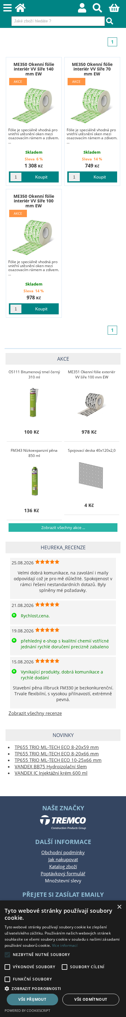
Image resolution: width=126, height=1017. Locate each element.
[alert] (63, 958)
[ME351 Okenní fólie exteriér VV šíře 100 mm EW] (91, 402)
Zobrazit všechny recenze (35, 713)
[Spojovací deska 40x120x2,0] (91, 475)
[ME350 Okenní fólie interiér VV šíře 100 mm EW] (34, 233)
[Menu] (7, 8)
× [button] (119, 907)
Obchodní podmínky (63, 852)
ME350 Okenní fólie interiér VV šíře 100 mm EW (33, 201)
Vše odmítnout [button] (90, 999)
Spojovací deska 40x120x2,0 (92, 450)
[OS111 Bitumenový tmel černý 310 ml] (34, 402)
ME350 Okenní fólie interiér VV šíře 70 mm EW (92, 69)
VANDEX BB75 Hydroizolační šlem (51, 766)
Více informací (64, 945)
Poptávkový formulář (63, 873)
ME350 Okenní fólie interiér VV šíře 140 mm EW (33, 69)
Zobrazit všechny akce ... (63, 527)
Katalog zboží (63, 866)
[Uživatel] (85, 9)
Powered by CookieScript (27, 1010)
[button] (63, 988)
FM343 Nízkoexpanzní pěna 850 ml (34, 453)
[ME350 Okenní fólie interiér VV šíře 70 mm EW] (92, 102)
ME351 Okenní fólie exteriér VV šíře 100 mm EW (91, 374)
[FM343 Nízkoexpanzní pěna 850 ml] (34, 480)
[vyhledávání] (101, 9)
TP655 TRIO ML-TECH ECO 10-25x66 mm (58, 760)
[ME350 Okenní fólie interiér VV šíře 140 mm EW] (34, 102)
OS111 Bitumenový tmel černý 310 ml (34, 374)
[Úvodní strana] (23, 9)
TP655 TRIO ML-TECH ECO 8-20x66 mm (57, 753)
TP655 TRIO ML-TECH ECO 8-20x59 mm (57, 747)
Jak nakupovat (63, 859)
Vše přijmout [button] (32, 999)
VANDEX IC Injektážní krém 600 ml (51, 773)
